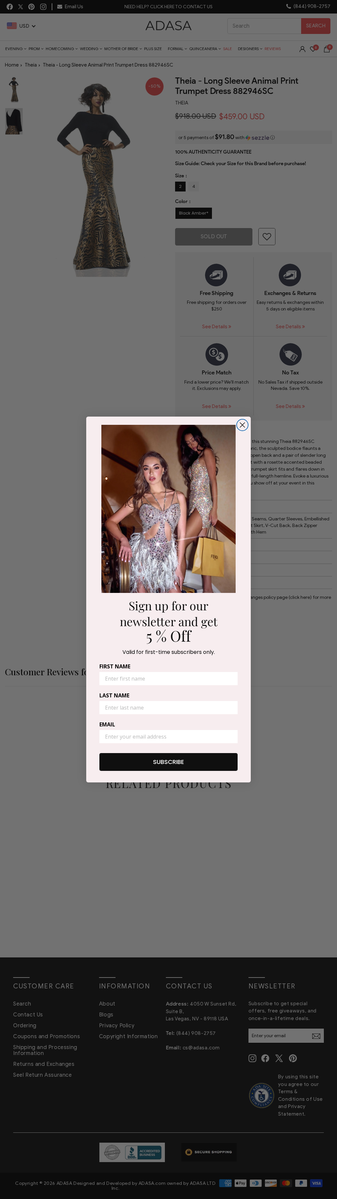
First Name (114, 666)
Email (107, 724)
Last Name (114, 695)
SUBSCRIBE (168, 762)
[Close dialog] (242, 425)
